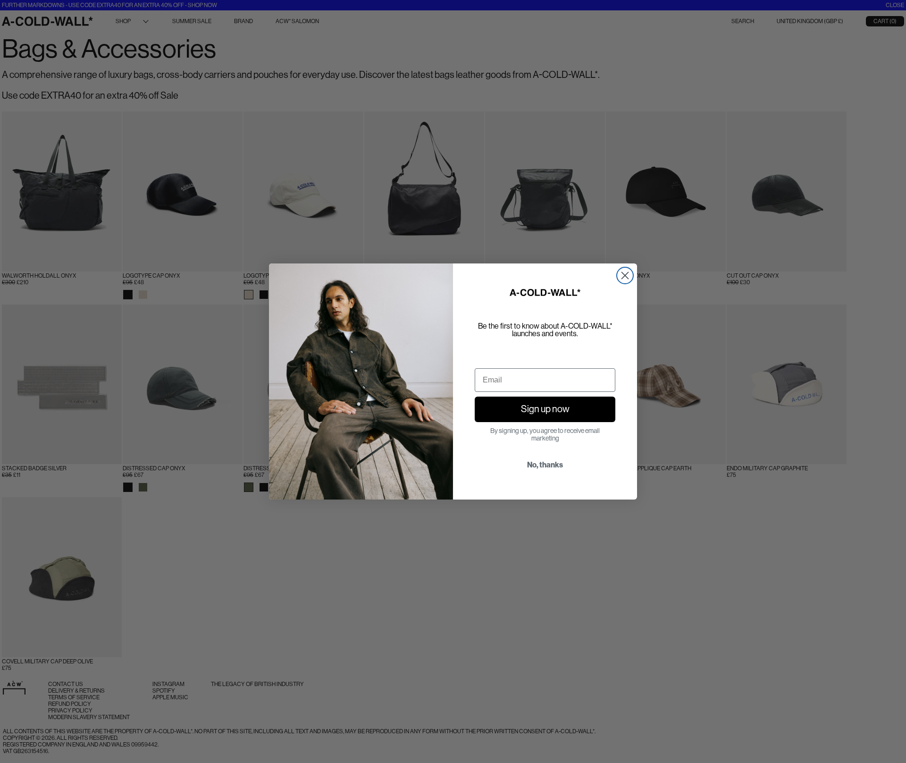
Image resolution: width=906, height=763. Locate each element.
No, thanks (545, 464)
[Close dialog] (625, 275)
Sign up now (545, 409)
